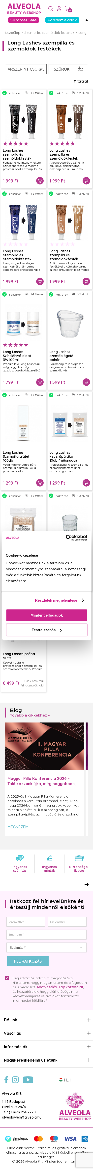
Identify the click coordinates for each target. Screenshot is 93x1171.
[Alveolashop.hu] (23, 8)
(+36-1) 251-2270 (22, 1112)
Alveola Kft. (12, 1093)
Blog (16, 710)
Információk (16, 1046)
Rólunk (10, 1020)
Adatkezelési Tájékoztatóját (60, 987)
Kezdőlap (12, 32)
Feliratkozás (28, 961)
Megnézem (18, 826)
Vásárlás (12, 1033)
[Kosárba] (40, 180)
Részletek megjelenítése (56, 600)
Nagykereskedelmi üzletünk (31, 1060)
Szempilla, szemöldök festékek (49, 32)
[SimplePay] (46, 1141)
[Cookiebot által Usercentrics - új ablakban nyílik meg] (66, 538)
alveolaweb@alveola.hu (21, 1117)
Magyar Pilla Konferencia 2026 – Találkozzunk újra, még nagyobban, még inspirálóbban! (41, 783)
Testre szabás (44, 630)
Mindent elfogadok (47, 615)
